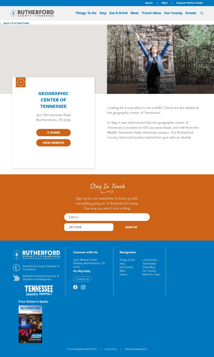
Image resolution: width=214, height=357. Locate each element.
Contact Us (82, 279)
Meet (165, 2)
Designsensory (141, 348)
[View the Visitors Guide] (30, 324)
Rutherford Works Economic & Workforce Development (41, 277)
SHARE (55, 132)
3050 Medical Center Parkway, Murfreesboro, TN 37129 (89, 263)
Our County (173, 12)
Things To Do (86, 12)
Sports (149, 2)
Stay (103, 12)
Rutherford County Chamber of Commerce (41, 267)
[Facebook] (75, 287)
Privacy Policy (110, 348)
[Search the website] (201, 13)
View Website (53, 142)
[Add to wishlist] (20, 82)
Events (190, 12)
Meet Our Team (151, 274)
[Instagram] (83, 287)
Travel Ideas (151, 12)
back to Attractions (16, 23)
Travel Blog (148, 267)
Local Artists (149, 260)
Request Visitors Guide (190, 2)
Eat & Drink (118, 12)
